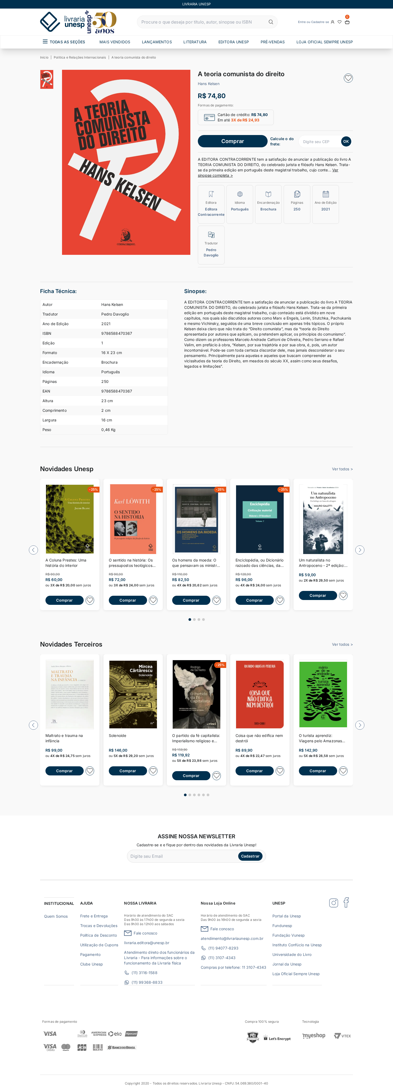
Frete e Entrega (94, 916)
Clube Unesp (91, 964)
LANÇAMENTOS (157, 42)
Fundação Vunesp (288, 935)
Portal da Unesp (286, 916)
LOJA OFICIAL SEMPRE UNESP (324, 42)
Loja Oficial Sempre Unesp (296, 973)
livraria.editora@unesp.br (146, 942)
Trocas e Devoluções (98, 925)
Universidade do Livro (291, 954)
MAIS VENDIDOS (114, 42)
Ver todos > (342, 469)
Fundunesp (282, 925)
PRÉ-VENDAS (273, 42)
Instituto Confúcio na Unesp (297, 945)
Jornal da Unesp (287, 964)
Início (44, 57)
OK (346, 141)
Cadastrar (250, 856)
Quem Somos (56, 916)
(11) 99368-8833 (147, 982)
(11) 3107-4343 (222, 957)
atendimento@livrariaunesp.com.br (232, 938)
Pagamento (90, 954)
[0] (347, 22)
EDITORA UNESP (233, 42)
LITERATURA (195, 42)
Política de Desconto (98, 935)
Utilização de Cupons (99, 945)
